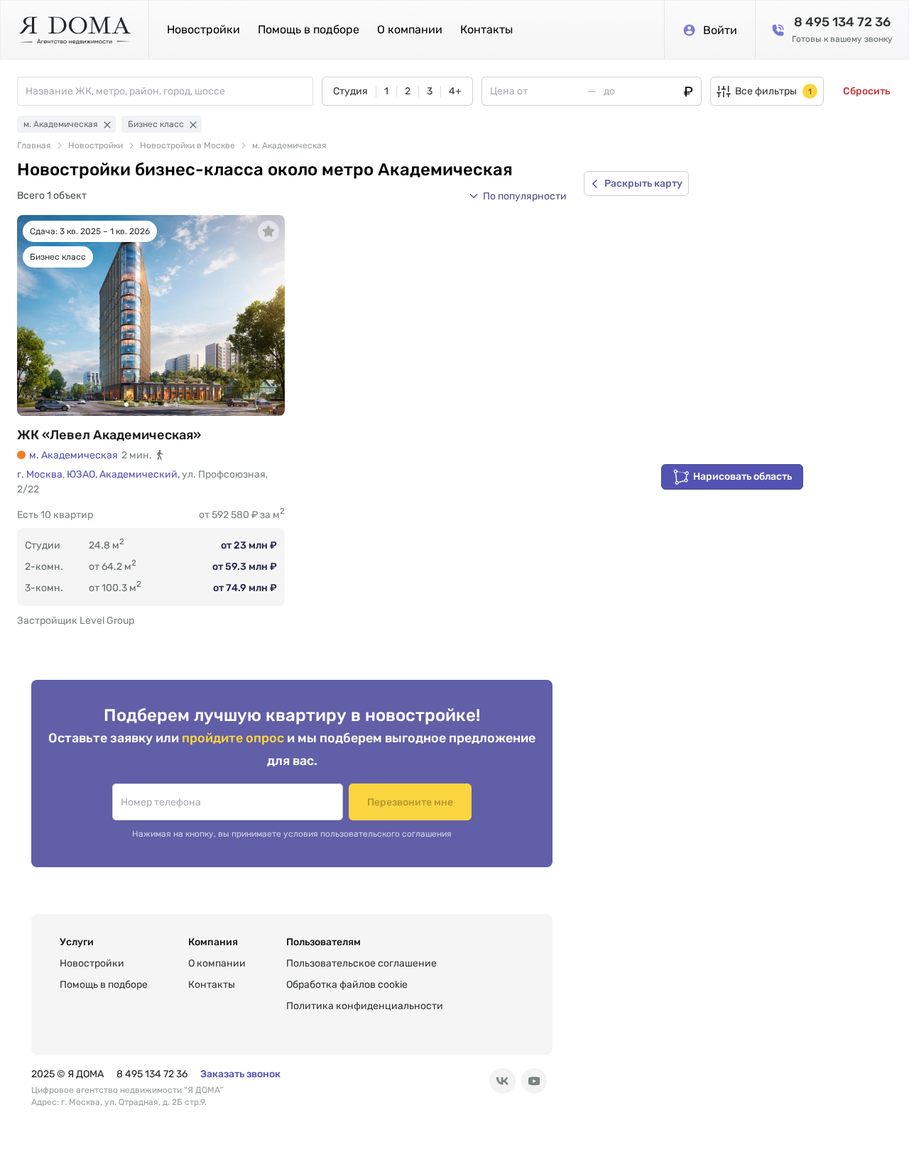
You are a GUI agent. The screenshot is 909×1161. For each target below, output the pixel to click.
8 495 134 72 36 (151, 1074)
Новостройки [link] (95, 145)
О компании (409, 29)
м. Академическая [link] (289, 145)
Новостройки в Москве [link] (187, 145)
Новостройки (203, 29)
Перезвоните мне (410, 802)
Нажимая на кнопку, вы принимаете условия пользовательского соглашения (292, 834)
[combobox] (169, 91)
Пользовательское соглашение (361, 963)
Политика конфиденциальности (364, 1006)
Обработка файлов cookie (347, 985)
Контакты (486, 29)
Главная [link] (34, 145)
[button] (518, 196)
